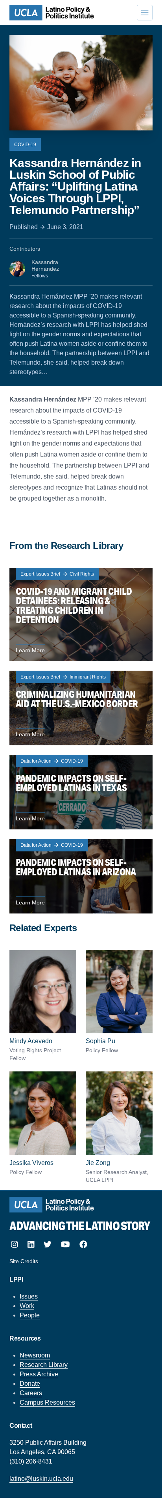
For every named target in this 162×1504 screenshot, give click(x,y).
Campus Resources (47, 1402)
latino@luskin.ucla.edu (41, 1478)
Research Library (44, 1364)
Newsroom (35, 1355)
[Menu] (145, 12)
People (30, 1315)
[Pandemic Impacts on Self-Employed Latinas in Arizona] (81, 876)
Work (27, 1305)
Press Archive (39, 1374)
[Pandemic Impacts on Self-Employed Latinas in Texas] (81, 792)
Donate (30, 1383)
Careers (31, 1393)
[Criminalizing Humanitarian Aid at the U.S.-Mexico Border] (81, 708)
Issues (29, 1296)
